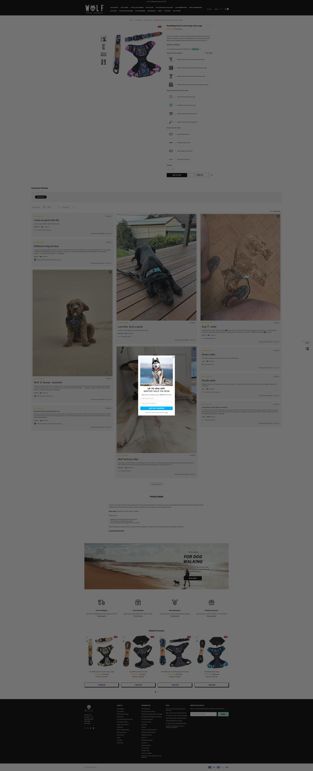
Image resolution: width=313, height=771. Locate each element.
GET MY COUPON (156, 408)
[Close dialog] (173, 357)
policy (167, 412)
